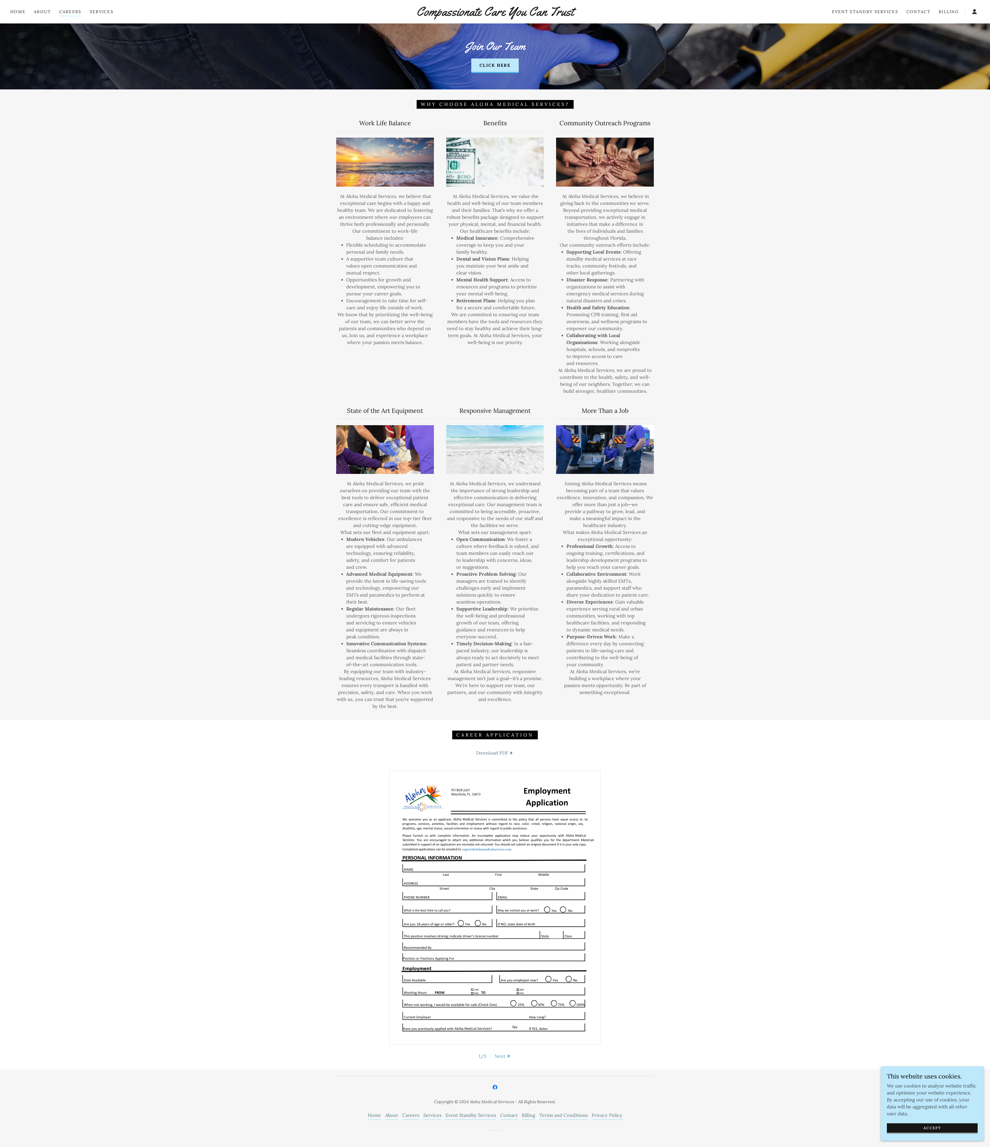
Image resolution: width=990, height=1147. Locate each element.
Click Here (495, 65)
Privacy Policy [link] (607, 1115)
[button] (974, 11)
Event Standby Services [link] (865, 11)
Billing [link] (949, 11)
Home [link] (18, 11)
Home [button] (374, 1115)
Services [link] (101, 11)
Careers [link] (70, 11)
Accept (932, 1128)
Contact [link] (918, 11)
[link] (494, 14)
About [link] (42, 11)
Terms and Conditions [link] (563, 1115)
